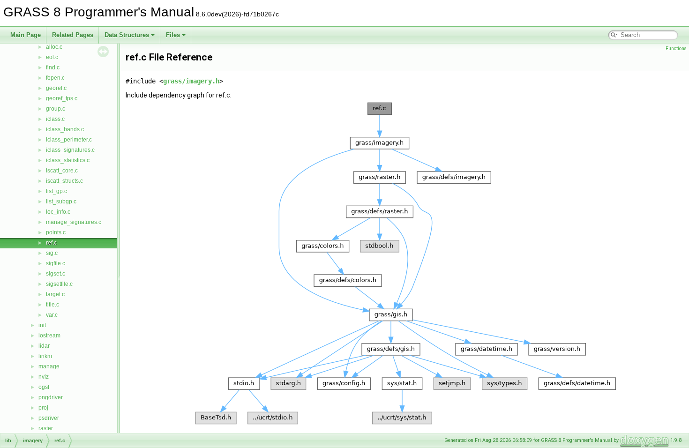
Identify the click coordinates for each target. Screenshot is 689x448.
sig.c (52, 253)
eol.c (52, 57)
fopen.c (55, 78)
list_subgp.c (61, 201)
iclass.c (55, 119)
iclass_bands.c (65, 129)
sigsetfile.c (59, 284)
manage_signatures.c (73, 222)
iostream (49, 335)
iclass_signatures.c (70, 150)
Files (173, 34)
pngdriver (50, 397)
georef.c (56, 88)
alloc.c (54, 47)
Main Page (25, 34)
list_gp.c (56, 191)
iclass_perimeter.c (69, 139)
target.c (55, 294)
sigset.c (55, 273)
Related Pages (72, 34)
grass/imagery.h (191, 81)
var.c (52, 315)
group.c (55, 108)
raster (45, 428)
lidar (44, 346)
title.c (52, 304)
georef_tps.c (61, 98)
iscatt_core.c (62, 170)
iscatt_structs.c (64, 181)
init (42, 325)
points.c (56, 232)
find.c (53, 67)
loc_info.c (58, 212)
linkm (45, 356)
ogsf (43, 387)
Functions (676, 48)
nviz (43, 376)
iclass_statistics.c (68, 160)
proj (43, 407)
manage (49, 366)
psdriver (48, 418)
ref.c (51, 242)
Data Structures (127, 34)
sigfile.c (55, 263)
